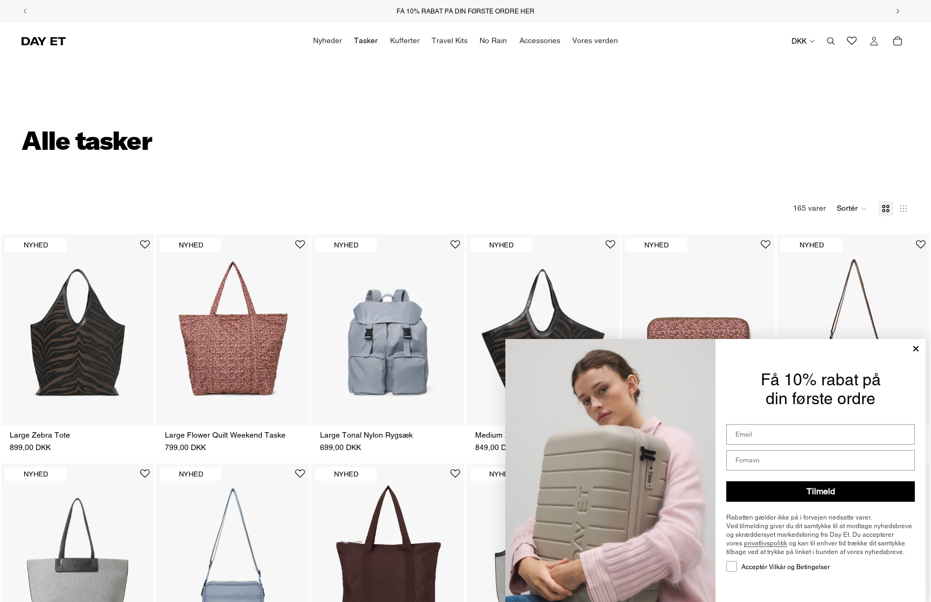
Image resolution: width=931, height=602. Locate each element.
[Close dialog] (916, 348)
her (527, 11)
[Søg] (831, 41)
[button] (852, 208)
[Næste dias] (138, 330)
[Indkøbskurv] (897, 41)
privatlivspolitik (765, 543)
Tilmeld (821, 491)
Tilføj (146, 408)
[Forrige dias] (17, 330)
